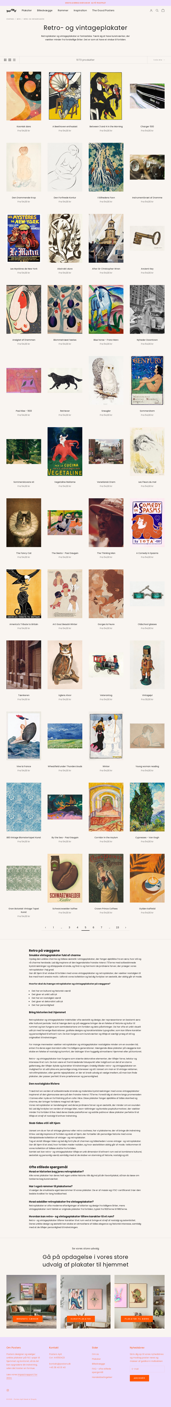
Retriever (65, 410)
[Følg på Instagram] (7, 1390)
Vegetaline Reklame (64, 482)
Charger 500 (147, 126)
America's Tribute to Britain (23, 624)
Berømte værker (28, 1318)
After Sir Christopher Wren (106, 268)
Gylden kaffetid (147, 908)
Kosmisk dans (24, 126)
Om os (95, 1354)
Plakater (27, 10)
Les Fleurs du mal (147, 482)
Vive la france (24, 766)
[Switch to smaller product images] (10, 59)
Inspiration (80, 10)
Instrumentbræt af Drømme (147, 197)
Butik (19, 19)
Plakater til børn (137, 1318)
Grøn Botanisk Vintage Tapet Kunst (24, 910)
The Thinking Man (106, 553)
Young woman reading (147, 766)
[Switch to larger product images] (5, 59)
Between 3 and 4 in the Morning (106, 126)
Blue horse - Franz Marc (106, 339)
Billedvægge (45, 10)
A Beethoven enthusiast (65, 126)
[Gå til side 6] (126, 928)
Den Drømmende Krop (24, 197)
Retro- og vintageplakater (34, 19)
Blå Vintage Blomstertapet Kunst (24, 837)
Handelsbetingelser (102, 1377)
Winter (106, 766)
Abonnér (139, 1378)
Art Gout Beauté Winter (65, 624)
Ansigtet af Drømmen (23, 339)
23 (117, 927)
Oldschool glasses (147, 624)
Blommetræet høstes (64, 339)
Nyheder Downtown (147, 339)
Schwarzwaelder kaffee (65, 908)
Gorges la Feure (106, 624)
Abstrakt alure (65, 268)
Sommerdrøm (147, 410)
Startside (10, 19)
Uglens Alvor (64, 695)
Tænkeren (23, 695)
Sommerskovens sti (23, 482)
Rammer (63, 10)
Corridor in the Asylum (106, 837)
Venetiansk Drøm (106, 482)
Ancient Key (147, 268)
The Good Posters (103, 10)
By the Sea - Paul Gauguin (65, 837)
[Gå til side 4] (45, 928)
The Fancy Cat (24, 553)
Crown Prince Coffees (106, 908)
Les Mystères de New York (23, 268)
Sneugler (106, 410)
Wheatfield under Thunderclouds (65, 766)
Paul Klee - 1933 (24, 410)
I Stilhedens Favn (106, 197)
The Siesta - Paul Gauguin (65, 553)
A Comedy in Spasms (147, 553)
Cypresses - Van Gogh (147, 837)
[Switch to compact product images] (14, 59)
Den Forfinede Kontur (65, 197)
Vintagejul (147, 695)
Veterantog (106, 695)
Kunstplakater (81, 1318)
